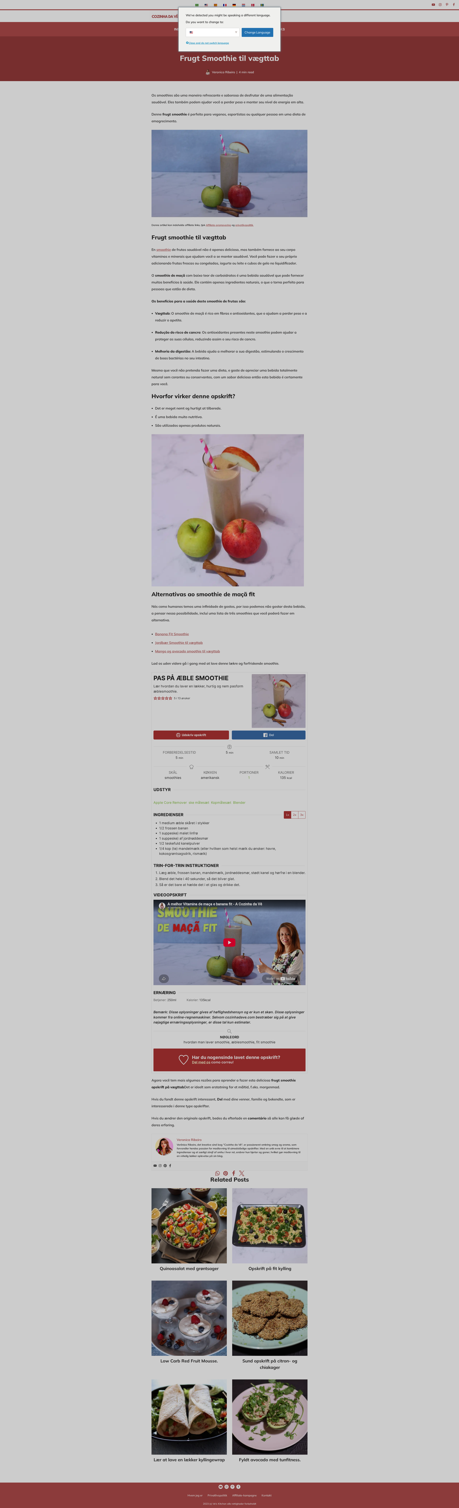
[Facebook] (453, 4)
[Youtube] (433, 4)
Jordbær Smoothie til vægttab (179, 642)
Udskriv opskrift (193, 735)
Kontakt (266, 1495)
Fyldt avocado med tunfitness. (270, 1459)
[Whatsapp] (217, 1173)
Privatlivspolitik (217, 1495)
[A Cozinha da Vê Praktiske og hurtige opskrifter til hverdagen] (165, 16)
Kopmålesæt (221, 803)
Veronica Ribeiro (223, 72)
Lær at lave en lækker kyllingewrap (189, 1459)
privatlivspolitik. (244, 225)
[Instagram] (440, 4)
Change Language (257, 32)
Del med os (201, 1062)
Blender (239, 803)
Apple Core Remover (170, 803)
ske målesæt (199, 803)
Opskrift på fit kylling (270, 1268)
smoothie (163, 249)
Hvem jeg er (195, 1495)
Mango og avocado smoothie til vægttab (187, 651)
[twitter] (241, 1173)
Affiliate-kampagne (244, 1495)
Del (271, 735)
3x (302, 814)
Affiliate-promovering (218, 225)
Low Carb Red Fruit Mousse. (189, 1361)
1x (287, 814)
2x (294, 814)
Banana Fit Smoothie (172, 634)
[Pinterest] (446, 4)
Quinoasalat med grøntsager (189, 1268)
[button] (155, 698)
